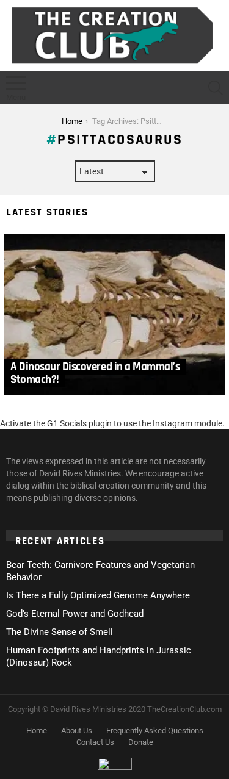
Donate (140, 742)
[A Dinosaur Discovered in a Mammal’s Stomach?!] (114, 314)
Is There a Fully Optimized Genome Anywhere (98, 595)
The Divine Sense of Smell (59, 631)
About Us (76, 730)
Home (36, 730)
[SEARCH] (215, 88)
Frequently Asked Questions (154, 730)
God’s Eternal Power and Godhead (75, 613)
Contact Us (95, 742)
